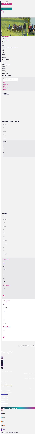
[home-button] (2, 6)
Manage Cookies (5, 396)
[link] (17, 20)
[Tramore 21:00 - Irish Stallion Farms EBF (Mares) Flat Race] (17, 20)
